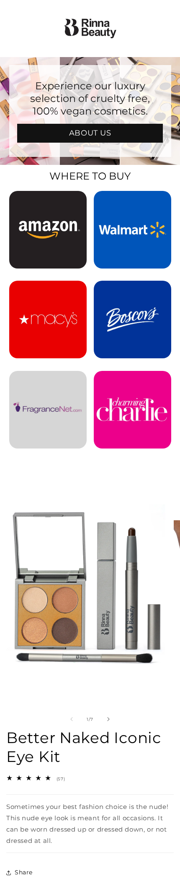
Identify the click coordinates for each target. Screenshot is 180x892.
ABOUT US (90, 133)
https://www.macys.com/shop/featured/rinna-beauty (48, 292)
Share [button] (24, 872)
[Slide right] (108, 719)
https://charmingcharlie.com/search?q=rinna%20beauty (132, 382)
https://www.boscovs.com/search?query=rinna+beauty (132, 292)
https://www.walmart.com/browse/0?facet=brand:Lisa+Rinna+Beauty (132, 202)
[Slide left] (71, 719)
